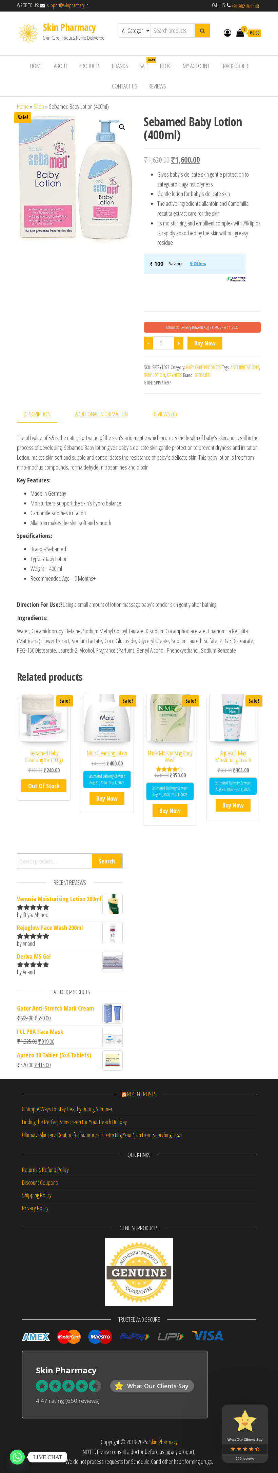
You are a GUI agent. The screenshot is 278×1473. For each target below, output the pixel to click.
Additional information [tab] (101, 435)
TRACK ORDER (234, 86)
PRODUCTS (90, 86)
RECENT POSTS (141, 1115)
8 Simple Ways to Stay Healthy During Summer (67, 1130)
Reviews (157, 107)
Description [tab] (37, 435)
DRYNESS (174, 396)
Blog (166, 86)
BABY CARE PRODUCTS (203, 388)
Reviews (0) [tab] (165, 435)
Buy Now (205, 364)
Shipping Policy (37, 1216)
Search (107, 882)
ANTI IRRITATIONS (245, 388)
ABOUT (60, 86)
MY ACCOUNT (196, 86)
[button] (122, 148)
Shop (39, 127)
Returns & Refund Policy (45, 1190)
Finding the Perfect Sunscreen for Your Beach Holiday (74, 1142)
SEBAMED (203, 396)
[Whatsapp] (17, 1457)
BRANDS (120, 86)
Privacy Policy (35, 1229)
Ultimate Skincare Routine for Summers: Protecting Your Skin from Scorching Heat (102, 1155)
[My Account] (227, 53)
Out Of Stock (44, 806)
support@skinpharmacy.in (67, 26)
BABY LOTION (154, 396)
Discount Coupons (40, 1203)
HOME (36, 86)
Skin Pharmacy (69, 47)
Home (23, 127)
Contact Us (124, 107)
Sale (146, 85)
